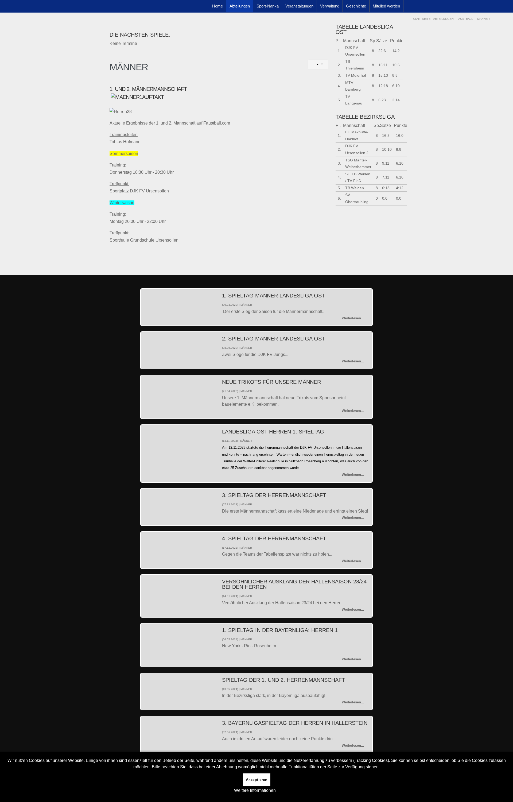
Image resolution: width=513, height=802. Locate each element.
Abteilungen (240, 6)
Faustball (465, 18)
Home (217, 6)
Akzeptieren (256, 779)
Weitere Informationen (255, 790)
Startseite (421, 18)
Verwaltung (329, 6)
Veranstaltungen (299, 6)
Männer (129, 67)
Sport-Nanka (267, 6)
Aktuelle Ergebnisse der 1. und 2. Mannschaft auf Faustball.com (170, 123)
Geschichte (356, 6)
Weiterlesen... (353, 318)
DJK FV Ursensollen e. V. (145, 13)
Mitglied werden (386, 6)
